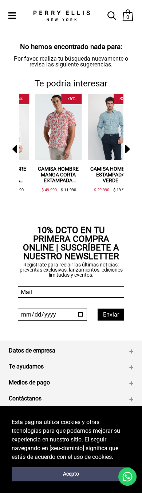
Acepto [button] (71, 474)
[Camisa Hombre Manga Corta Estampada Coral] (48, 127)
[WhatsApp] (127, 477)
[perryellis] (61, 16)
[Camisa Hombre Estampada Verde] (101, 127)
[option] (46, 146)
